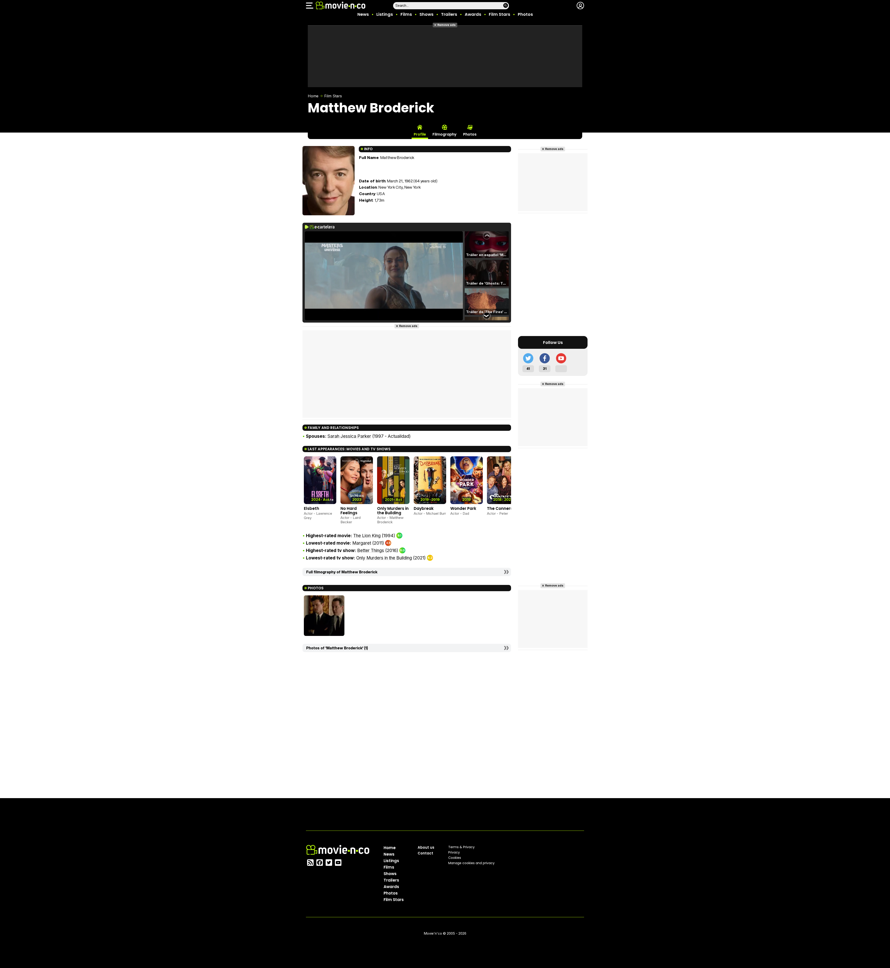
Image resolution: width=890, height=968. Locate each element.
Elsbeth (311, 508)
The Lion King (367, 535)
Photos (525, 14)
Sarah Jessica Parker (349, 436)
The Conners (500, 508)
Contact (425, 853)
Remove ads (446, 25)
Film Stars (499, 14)
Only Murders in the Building (393, 511)
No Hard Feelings (348, 511)
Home (313, 96)
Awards (473, 14)
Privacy (454, 852)
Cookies (454, 857)
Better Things (370, 550)
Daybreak (424, 508)
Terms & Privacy (461, 847)
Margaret (361, 543)
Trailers (449, 14)
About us (426, 847)
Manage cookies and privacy (471, 863)
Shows (426, 14)
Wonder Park (463, 508)
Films (406, 14)
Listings (384, 14)
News (363, 14)
